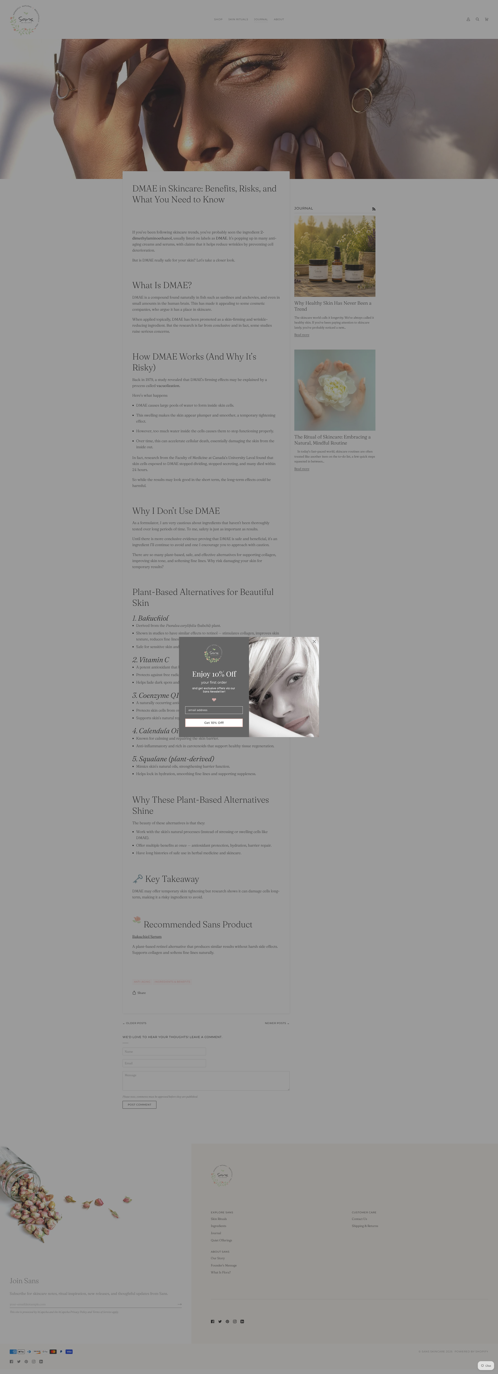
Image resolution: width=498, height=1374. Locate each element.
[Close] (314, 641)
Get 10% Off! (214, 723)
